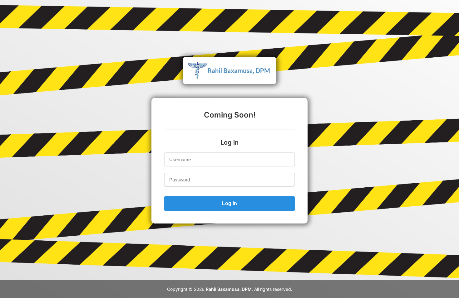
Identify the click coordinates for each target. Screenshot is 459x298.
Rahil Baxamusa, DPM (229, 289)
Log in (229, 203)
